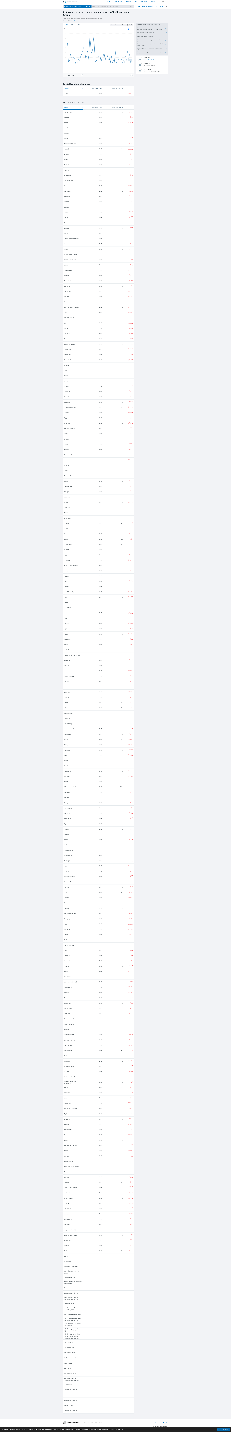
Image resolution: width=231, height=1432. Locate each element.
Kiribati (66, 650)
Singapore (67, 1014)
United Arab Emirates (70, 1187)
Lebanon (67, 692)
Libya (65, 708)
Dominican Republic (70, 407)
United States (68, 1198)
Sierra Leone (68, 1008)
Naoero (66, 834)
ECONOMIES (118, 2)
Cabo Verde (67, 281)
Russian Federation (70, 961)
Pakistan (66, 898)
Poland (66, 934)
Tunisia (66, 1151)
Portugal (66, 940)
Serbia (66, 998)
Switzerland (67, 1103)
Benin (66, 217)
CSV (144, 59)
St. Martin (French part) (71, 1077)
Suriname (67, 1093)
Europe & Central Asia (71, 1293)
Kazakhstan (67, 639)
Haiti (65, 555)
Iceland (66, 576)
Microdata (151, 6)
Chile (65, 323)
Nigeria (66, 871)
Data (80, 2)
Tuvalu (66, 1172)
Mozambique (68, 818)
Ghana (66, 93)
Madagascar (68, 734)
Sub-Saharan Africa (70, 1374)
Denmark (67, 391)
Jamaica (66, 623)
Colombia (67, 333)
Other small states (70, 1353)
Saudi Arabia (68, 987)
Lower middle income (70, 1400)
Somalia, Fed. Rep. (69, 1040)
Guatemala (67, 534)
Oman (66, 892)
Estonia (66, 439)
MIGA (96, 1423)
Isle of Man (67, 608)
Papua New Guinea (70, 913)
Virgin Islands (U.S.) (70, 1230)
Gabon (66, 481)
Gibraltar (67, 507)
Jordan (66, 634)
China (66, 328)
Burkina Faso (68, 270)
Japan (66, 629)
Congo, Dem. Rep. (69, 344)
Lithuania (67, 718)
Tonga (66, 1140)
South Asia (67, 1368)
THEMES (128, 2)
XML (148, 59)
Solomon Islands (69, 1035)
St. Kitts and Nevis (70, 1066)
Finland (66, 465)
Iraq (65, 597)
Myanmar (67, 824)
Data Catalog (159, 6)
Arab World (67, 1261)
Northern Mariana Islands (72, 882)
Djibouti (66, 397)
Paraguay (67, 919)
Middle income (68, 1405)
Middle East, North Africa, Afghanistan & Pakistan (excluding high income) (72, 1336)
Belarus (66, 202)
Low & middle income (70, 1389)
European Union (69, 1303)
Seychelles (67, 1003)
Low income (68, 1395)
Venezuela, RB (68, 1219)
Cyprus (66, 381)
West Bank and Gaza (70, 1235)
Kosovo (66, 666)
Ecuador (66, 413)
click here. (120, 1429)
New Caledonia (68, 850)
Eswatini (66, 444)
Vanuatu (66, 1214)
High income (68, 1384)
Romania (67, 955)
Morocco (67, 813)
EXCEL (152, 59)
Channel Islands (69, 318)
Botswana (67, 244)
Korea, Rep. (67, 660)
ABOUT (153, 2)
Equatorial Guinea (69, 428)
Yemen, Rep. (68, 1240)
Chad (65, 312)
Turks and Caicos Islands (71, 1166)
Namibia (66, 829)
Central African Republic (71, 307)
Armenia (66, 154)
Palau (66, 903)
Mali (65, 755)
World (66, 1256)
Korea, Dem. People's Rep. (72, 655)
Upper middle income (70, 1411)
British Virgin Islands (70, 254)
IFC (92, 1423)
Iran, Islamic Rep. (69, 592)
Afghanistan (68, 112)
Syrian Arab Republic (70, 1108)
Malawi (66, 739)
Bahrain (66, 186)
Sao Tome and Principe (71, 982)
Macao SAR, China (69, 729)
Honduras (67, 560)
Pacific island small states (72, 1358)
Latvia (66, 687)
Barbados (67, 196)
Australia (67, 165)
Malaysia (67, 745)
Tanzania (67, 1119)
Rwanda (66, 966)
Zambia (66, 1246)
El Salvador (67, 423)
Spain (66, 1056)
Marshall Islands (69, 766)
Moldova (67, 792)
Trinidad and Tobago (70, 1145)
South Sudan (68, 1050)
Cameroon (67, 291)
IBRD (84, 1423)
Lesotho (66, 697)
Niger (65, 866)
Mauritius (67, 776)
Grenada (66, 523)
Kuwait (66, 671)
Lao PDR (66, 681)
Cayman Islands (69, 302)
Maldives (67, 750)
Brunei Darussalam (70, 260)
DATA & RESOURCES (141, 2)
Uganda (66, 1177)
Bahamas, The (68, 181)
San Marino (67, 977)
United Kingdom (69, 1193)
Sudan (66, 1087)
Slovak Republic (69, 1024)
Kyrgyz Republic (69, 676)
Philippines (67, 929)
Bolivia (66, 233)
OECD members (69, 1347)
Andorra (66, 133)
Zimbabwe (67, 1251)
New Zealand (68, 855)
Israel (65, 613)
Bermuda (67, 223)
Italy (65, 618)
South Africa (68, 1045)
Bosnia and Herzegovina (71, 238)
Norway (66, 887)
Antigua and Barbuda (70, 144)
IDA (88, 1423)
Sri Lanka (67, 1061)
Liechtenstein (68, 713)
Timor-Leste (68, 1130)
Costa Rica (67, 354)
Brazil (66, 249)
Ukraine (66, 1182)
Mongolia (67, 803)
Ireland (66, 602)
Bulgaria (66, 265)
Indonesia (67, 586)
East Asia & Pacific (69, 1277)
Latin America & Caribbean (72, 1314)
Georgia (66, 492)
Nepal (66, 839)
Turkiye (66, 1156)
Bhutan (66, 228)
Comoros (67, 339)
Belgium (66, 207)
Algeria (66, 122)
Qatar (66, 950)
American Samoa (69, 128)
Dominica (67, 402)
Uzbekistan (67, 1209)
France (66, 470)
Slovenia (66, 1029)
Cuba (65, 370)
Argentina (67, 149)
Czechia (66, 386)
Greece (66, 513)
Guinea (66, 539)
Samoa (66, 971)
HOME (108, 2)
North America (68, 1342)
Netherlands (68, 845)
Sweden (66, 1098)
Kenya (66, 644)
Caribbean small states (71, 1267)
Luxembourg (68, 724)
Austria (66, 170)
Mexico (66, 782)
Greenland (67, 518)
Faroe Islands (68, 455)
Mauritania (67, 771)
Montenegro (68, 808)
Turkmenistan (68, 1161)
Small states (68, 1363)
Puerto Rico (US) (69, 945)
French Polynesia (69, 476)
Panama (66, 908)
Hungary (66, 571)
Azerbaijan (67, 175)
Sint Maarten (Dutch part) (72, 1019)
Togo (65, 1135)
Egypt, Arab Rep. (69, 418)
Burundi (66, 275)
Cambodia (67, 286)
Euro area (67, 1288)
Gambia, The (68, 486)
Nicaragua (67, 861)
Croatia (66, 365)
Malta (66, 760)
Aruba (66, 159)
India (65, 581)
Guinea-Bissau (68, 544)
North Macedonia (69, 876)
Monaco (66, 797)
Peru (65, 924)
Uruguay (66, 1203)
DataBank (144, 6)
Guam (66, 528)
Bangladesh (67, 191)
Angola (66, 138)
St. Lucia (66, 1071)
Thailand (66, 1124)
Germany (67, 497)
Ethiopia (66, 449)
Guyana (66, 550)
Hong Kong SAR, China (71, 565)
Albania (66, 117)
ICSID (100, 1423)
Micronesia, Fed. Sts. (70, 787)
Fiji (65, 460)
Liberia (66, 702)
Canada (66, 297)
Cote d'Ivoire (68, 360)
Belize (66, 212)
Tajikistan (67, 1114)
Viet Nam (67, 1224)
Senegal (66, 992)
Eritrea (66, 434)
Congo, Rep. (68, 349)
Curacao (66, 376)
